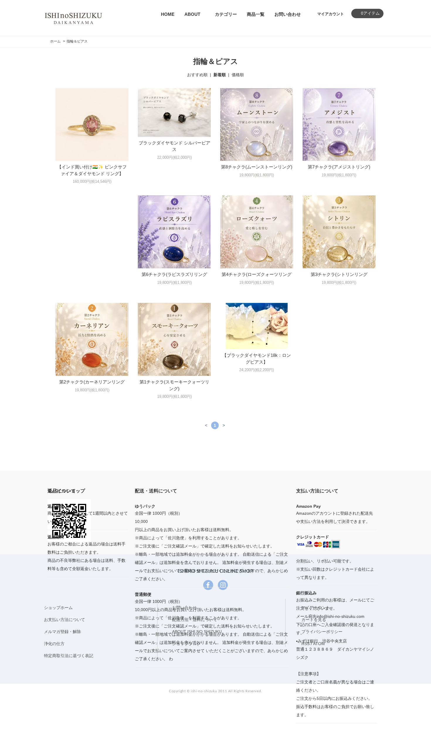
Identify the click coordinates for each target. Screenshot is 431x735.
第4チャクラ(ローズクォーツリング (256, 274)
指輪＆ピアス (77, 41)
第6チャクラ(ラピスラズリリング (174, 274)
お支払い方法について (64, 619)
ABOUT (192, 14)
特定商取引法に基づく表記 (68, 655)
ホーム (55, 41)
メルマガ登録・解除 (62, 631)
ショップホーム (58, 607)
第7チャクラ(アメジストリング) (339, 166)
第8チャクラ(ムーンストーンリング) (256, 166)
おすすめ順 (197, 74)
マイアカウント (330, 14)
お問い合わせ (287, 14)
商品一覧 (255, 14)
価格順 (238, 74)
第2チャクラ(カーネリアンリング (92, 381)
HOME (167, 14)
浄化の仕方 (54, 643)
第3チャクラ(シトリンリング (339, 274)
